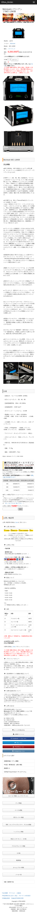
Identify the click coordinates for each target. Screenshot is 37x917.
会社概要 (5, 893)
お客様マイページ (19, 734)
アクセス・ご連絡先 (15, 893)
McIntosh (12, 43)
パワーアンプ (11, 49)
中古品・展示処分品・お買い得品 (13, 764)
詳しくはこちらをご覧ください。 (14, 503)
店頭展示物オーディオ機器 (11, 761)
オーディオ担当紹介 (25, 895)
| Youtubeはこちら (19, 747)
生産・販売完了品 (9, 882)
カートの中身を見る (19, 730)
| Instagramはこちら (19, 751)
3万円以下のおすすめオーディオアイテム (15, 772)
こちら (14, 646)
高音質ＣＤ (7, 768)
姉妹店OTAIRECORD (17, 898)
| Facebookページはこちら (18, 738)
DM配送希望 (6, 898)
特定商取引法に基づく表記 (10, 895)
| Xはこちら (19, 742)
